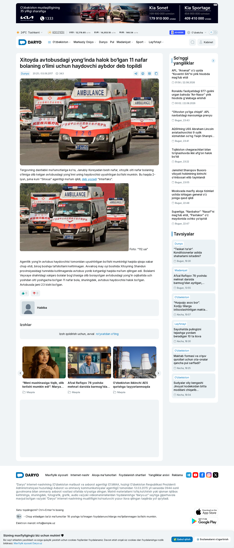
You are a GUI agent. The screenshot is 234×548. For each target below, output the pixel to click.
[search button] (192, 42)
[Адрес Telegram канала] (188, 475)
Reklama (177, 475)
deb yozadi (89, 179)
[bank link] (56, 32)
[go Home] (27, 475)
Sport (139, 42)
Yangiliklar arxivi (158, 475)
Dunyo (103, 42)
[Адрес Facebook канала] (202, 475)
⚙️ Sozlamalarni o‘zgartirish (212, 539)
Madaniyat (124, 42)
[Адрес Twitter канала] (215, 475)
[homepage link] (30, 42)
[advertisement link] (177, 32)
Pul (112, 42)
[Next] (158, 373)
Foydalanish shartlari (132, 475)
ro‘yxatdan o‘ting (107, 334)
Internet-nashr (80, 475)
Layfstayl (155, 42)
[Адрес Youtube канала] (195, 475)
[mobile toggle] (49, 42)
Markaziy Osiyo (84, 42)
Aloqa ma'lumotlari (104, 475)
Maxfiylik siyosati (56, 475)
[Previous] (21, 373)
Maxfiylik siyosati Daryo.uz (28, 543)
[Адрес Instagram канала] (209, 475)
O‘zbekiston (60, 42)
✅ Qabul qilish (182, 539)
